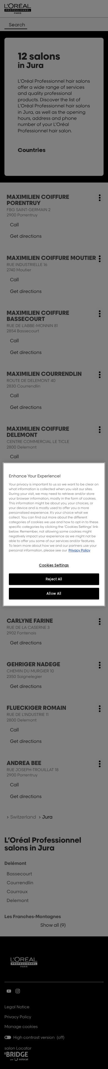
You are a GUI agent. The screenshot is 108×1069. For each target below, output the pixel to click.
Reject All (54, 579)
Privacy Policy (79, 550)
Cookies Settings (54, 565)
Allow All (54, 594)
